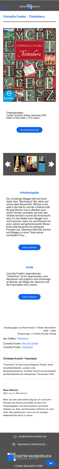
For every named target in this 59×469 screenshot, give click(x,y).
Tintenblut (27, 347)
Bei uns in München (15, 393)
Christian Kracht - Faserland (20, 358)
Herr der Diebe (30, 343)
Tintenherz (23, 338)
